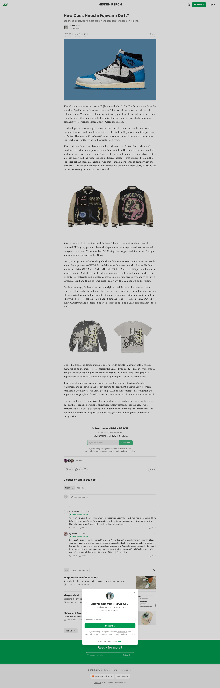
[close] (134, 593)
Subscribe (110, 625)
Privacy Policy (129, 634)
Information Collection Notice (109, 634)
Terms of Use (122, 631)
